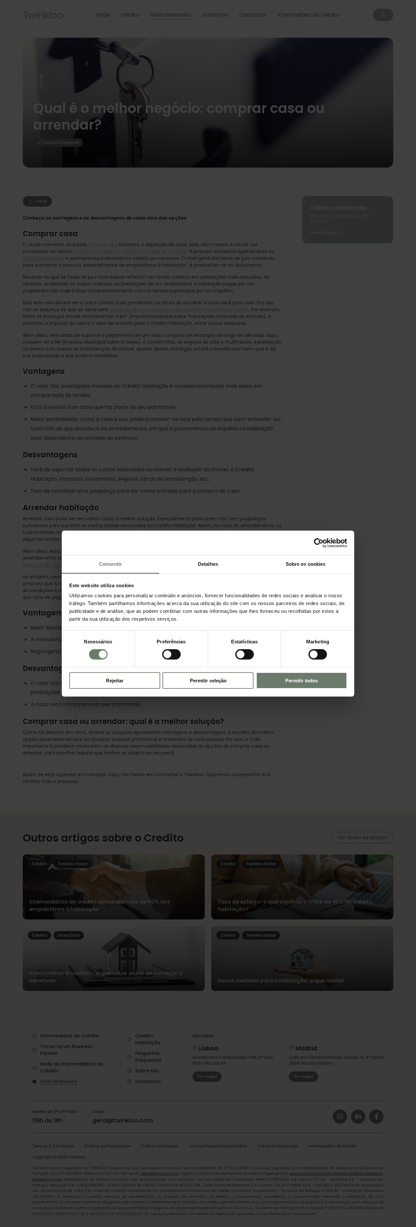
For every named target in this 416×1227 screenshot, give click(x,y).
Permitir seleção (208, 680)
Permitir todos (301, 680)
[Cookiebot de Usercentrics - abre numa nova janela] (318, 543)
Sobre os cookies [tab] (306, 564)
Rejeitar (115, 680)
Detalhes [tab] (208, 564)
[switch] (171, 654)
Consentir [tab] (110, 564)
